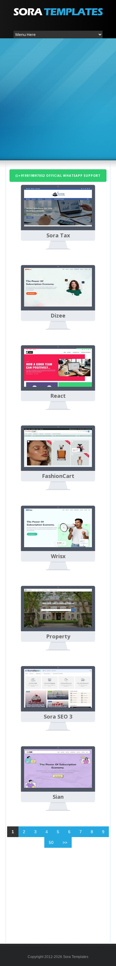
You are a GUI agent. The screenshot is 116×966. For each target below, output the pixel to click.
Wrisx (58, 556)
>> (64, 842)
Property (58, 636)
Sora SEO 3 (58, 717)
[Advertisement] (58, 99)
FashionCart (58, 476)
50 (51, 842)
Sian (58, 797)
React (58, 396)
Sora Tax (58, 235)
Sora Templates (75, 957)
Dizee (58, 315)
